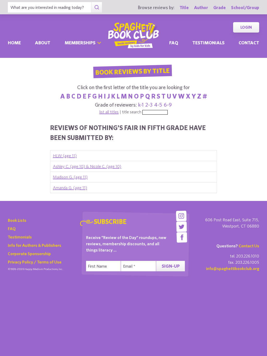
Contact (249, 42)
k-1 (141, 105)
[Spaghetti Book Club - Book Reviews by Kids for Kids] (133, 35)
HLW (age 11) (65, 155)
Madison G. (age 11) (70, 177)
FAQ (12, 228)
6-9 (168, 105)
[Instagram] (181, 216)
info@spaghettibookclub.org (232, 268)
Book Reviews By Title (132, 71)
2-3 (149, 105)
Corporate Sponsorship (29, 253)
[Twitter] (181, 226)
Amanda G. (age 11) (70, 187)
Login (246, 27)
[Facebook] (182, 237)
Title (184, 7)
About (42, 42)
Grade (219, 7)
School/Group (245, 7)
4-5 (158, 105)
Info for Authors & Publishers (34, 245)
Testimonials (208, 42)
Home (14, 42)
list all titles (109, 111)
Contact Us (249, 245)
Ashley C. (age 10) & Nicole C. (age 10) (87, 166)
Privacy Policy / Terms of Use (35, 262)
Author (201, 7)
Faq (173, 42)
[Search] (96, 7)
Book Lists (17, 220)
